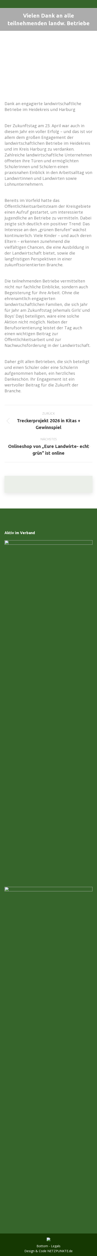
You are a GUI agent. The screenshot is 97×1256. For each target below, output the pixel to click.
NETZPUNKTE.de (60, 1251)
